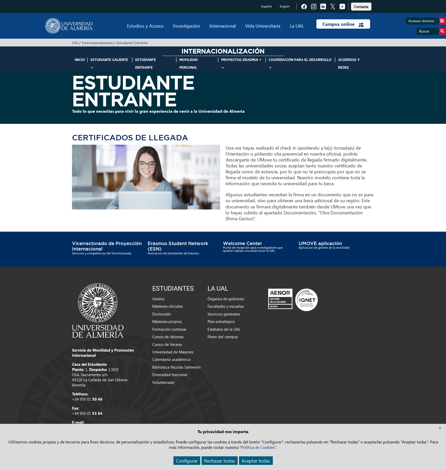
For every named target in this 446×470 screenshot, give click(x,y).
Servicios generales (224, 314)
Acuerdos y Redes (349, 63)
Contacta (361, 6)
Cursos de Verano (167, 344)
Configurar (187, 460)
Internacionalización (97, 42)
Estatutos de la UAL (224, 329)
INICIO (80, 59)
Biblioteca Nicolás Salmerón (176, 367)
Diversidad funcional (169, 374)
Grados (158, 298)
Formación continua (169, 329)
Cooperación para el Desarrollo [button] (300, 59)
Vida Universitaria (262, 25)
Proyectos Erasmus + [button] (241, 59)
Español (266, 6)
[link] (361, 6)
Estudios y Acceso (145, 25)
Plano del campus (223, 336)
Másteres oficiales (167, 306)
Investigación (186, 25)
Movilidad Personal (188, 63)
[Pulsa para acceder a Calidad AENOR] (293, 299)
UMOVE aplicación (320, 243)
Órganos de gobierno (226, 298)
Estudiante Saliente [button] (109, 59)
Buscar (424, 31)
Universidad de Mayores (172, 351)
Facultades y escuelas (226, 306)
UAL (75, 42)
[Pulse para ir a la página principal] (69, 26)
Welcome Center (242, 243)
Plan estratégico (221, 321)
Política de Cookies (258, 447)
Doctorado (161, 314)
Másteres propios (167, 321)
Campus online (339, 24)
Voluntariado (163, 382)
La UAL (297, 25)
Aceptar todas (256, 460)
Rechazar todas (219, 460)
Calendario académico (171, 359)
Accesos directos (421, 20)
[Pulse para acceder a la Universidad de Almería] (98, 310)
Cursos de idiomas (168, 336)
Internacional (223, 25)
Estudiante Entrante (131, 42)
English (285, 6)
